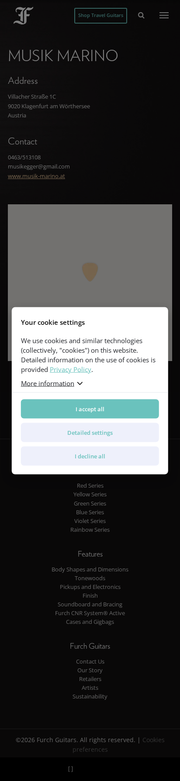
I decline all (90, 456)
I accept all (90, 409)
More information (47, 382)
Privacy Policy (70, 369)
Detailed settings (90, 432)
